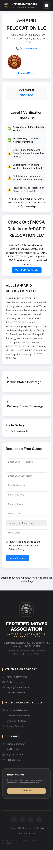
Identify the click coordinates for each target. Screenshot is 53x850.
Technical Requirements (18, 715)
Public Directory (14, 682)
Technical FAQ (13, 760)
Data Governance (26, 834)
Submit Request (17, 558)
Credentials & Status (16, 721)
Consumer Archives (15, 692)
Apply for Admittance (16, 710)
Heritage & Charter (15, 744)
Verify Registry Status (16, 676)
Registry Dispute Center (18, 687)
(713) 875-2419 (28, 48)
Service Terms (37, 828)
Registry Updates (14, 754)
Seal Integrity (12, 749)
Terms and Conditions (21, 545)
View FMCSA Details (26, 270)
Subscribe (26, 791)
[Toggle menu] (46, 5)
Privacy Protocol (18, 828)
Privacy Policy (16, 549)
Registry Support (14, 726)
